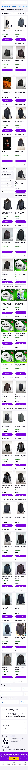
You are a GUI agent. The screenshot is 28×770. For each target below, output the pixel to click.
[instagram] (8, 747)
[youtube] (2, 747)
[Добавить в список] (11, 26)
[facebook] (5, 747)
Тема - (8, 736)
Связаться (7, 161)
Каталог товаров (5, 6)
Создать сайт (14, 758)
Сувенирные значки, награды (10, 702)
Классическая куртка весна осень (11, 689)
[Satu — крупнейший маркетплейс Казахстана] (2, 2)
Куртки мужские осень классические (11, 693)
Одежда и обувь (16, 6)
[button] (7, 39)
